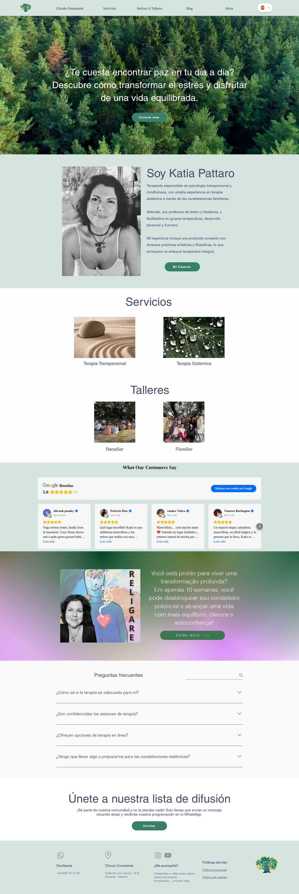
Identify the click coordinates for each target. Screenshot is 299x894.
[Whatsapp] (60, 855)
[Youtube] (168, 855)
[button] (245, 7)
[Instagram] (158, 855)
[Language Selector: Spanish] (265, 7)
